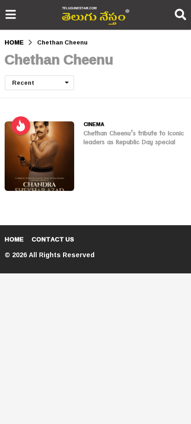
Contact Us (53, 239)
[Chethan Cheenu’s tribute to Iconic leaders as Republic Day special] (39, 156)
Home (14, 239)
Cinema (93, 124)
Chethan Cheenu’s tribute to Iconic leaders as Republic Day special (133, 139)
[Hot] (21, 125)
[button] (10, 15)
